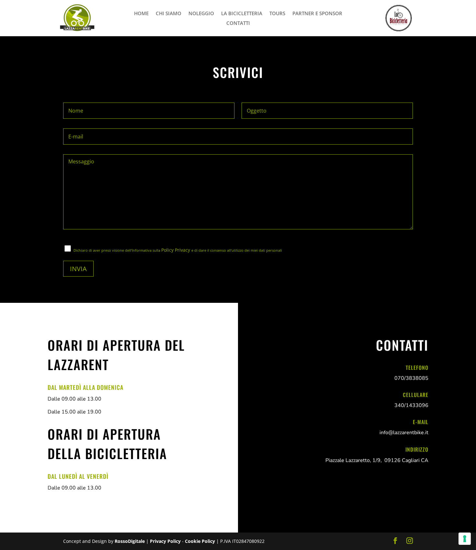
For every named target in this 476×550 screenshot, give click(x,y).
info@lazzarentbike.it (404, 432)
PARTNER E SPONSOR (317, 13)
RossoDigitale (130, 541)
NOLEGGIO (201, 13)
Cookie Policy (200, 541)
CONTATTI (238, 23)
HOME (141, 13)
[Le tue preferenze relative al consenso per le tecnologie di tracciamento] (465, 539)
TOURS (277, 13)
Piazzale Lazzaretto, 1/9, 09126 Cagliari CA (376, 460)
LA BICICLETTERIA (241, 13)
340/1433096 (411, 405)
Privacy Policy (166, 541)
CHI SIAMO (168, 13)
